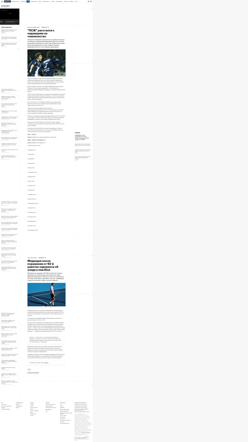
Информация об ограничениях (81, 404)
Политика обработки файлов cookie (82, 411)
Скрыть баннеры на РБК (50, 404)
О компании (3, 404)
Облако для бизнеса (64, 411)
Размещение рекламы (5, 409)
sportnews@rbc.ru (87, 432)
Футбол (29, 27)
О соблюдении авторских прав (81, 406)
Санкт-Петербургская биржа (80, 438)
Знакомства (62, 418)
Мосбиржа (87, 436)
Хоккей (31, 415)
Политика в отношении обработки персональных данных (82, 409)
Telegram (17, 407)
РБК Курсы (62, 421)
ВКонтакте (18, 404)
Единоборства (33, 413)
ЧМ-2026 (32, 404)
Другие (76, 153)
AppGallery (62, 407)
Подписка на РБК (49, 406)
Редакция (3, 407)
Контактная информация (6, 406)
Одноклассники (19, 406)
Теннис (76, 140)
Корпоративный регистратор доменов (66, 413)
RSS (46, 411)
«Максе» (46, 362)
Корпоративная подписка (51, 407)
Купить (12, 21)
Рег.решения (62, 417)
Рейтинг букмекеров (34, 410)
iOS (60, 404)
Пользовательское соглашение (81, 407)
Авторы (29, 369)
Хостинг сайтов (63, 415)
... (79, 1)
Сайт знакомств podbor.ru (65, 420)
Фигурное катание (34, 407)
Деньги (31, 412)
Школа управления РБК (64, 423)
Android (61, 406)
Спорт (5, 5)
